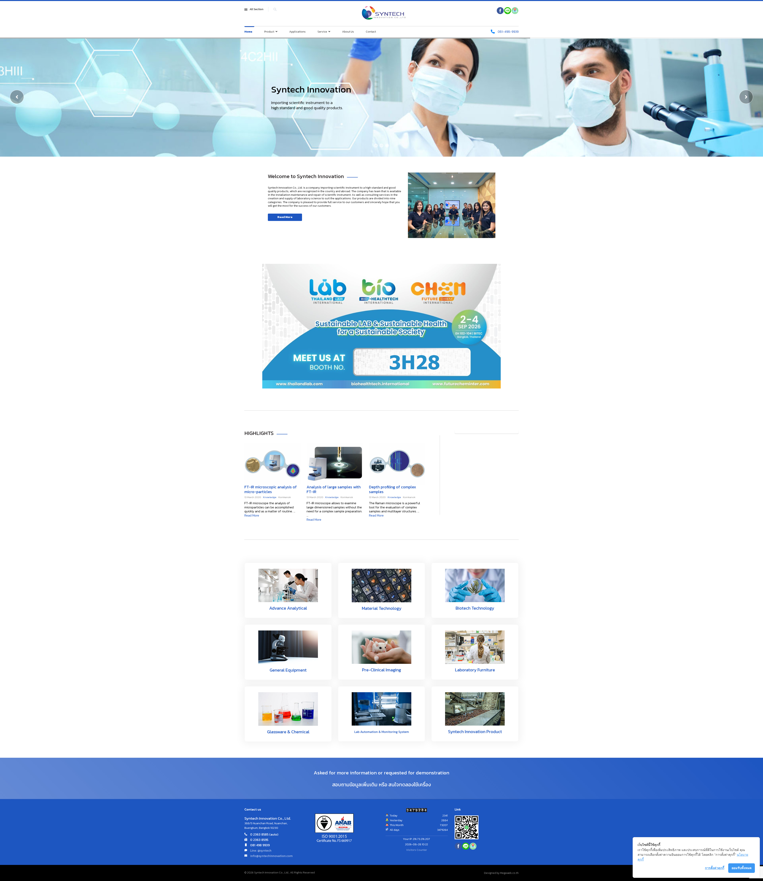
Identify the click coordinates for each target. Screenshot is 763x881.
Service (322, 32)
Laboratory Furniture (475, 670)
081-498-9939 (508, 31)
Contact (371, 32)
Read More (284, 217)
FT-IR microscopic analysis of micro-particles (270, 489)
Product (269, 32)
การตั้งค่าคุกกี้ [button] (714, 868)
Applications (297, 32)
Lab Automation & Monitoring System (381, 731)
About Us (348, 32)
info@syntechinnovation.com (271, 855)
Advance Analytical (288, 608)
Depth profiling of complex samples (392, 489)
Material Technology (381, 608)
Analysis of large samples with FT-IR (334, 489)
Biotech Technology (475, 608)
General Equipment (288, 670)
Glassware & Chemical (288, 732)
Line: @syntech (260, 850)
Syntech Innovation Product (475, 731)
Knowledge (269, 497)
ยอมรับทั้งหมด (741, 868)
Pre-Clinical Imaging (381, 670)
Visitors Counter (416, 850)
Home (248, 32)
